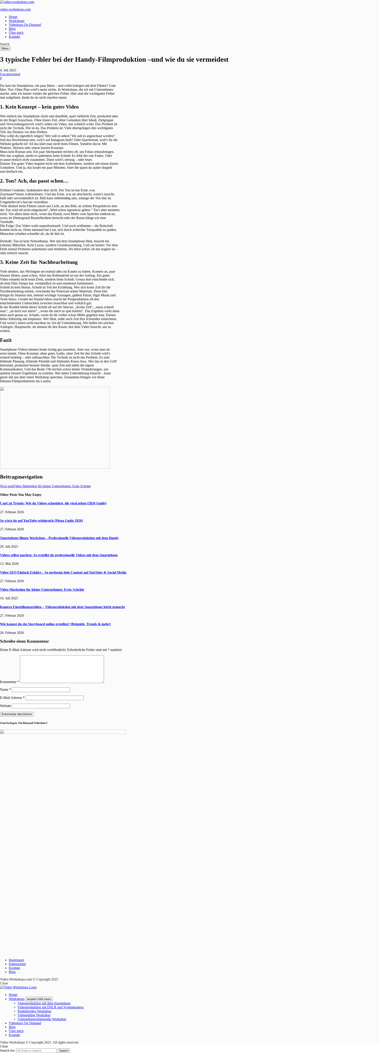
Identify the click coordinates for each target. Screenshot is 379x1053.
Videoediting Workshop (34, 1015)
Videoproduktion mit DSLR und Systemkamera (51, 1007)
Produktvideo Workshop (34, 1011)
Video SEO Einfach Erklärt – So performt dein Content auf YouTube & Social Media (63, 572)
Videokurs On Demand (25, 25)
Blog (12, 29)
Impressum (16, 960)
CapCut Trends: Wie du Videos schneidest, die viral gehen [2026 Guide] (53, 503)
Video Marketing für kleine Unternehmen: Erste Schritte (42, 589)
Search (63, 1050)
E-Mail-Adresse (12, 698)
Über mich (16, 32)
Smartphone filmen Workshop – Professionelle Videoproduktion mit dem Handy (59, 538)
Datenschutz (17, 964)
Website (5, 706)
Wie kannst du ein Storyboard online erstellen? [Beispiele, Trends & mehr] (55, 624)
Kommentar (9, 682)
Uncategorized (10, 74)
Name (5, 689)
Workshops (16, 21)
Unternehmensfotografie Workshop (42, 1019)
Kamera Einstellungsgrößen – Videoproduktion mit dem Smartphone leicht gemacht (62, 607)
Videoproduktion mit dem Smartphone (44, 1003)
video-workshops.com (15, 9)
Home (13, 17)
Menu (5, 48)
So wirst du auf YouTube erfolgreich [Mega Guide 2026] (41, 520)
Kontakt (14, 36)
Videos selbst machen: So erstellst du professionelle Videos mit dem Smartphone (59, 555)
